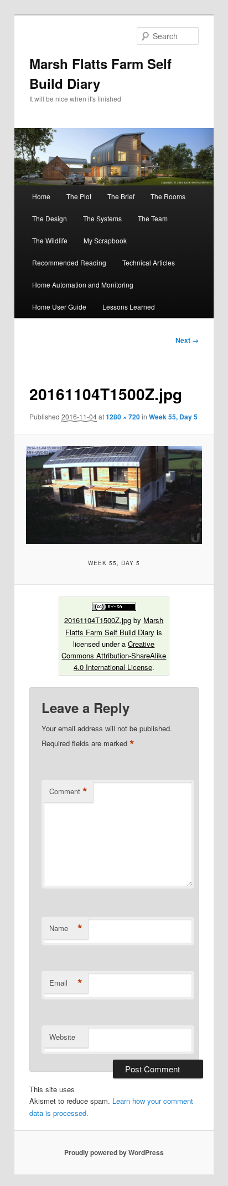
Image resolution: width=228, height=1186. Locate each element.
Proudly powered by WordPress (114, 1152)
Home (41, 196)
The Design (49, 218)
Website (62, 1036)
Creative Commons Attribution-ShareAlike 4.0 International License (113, 655)
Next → (187, 340)
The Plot (78, 196)
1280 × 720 (123, 417)
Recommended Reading (69, 262)
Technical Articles (148, 262)
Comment (68, 791)
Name (65, 928)
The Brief (120, 196)
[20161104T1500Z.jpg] (113, 495)
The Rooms (168, 196)
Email (65, 983)
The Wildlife (50, 240)
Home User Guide (59, 306)
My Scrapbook (105, 240)
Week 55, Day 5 (173, 417)
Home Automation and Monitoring (82, 284)
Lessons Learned (128, 306)
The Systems (102, 218)
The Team (153, 218)
